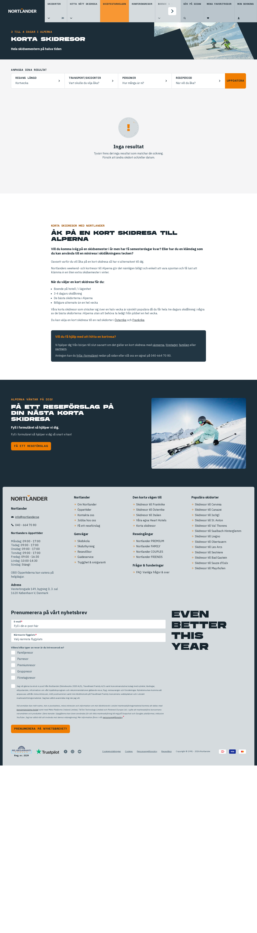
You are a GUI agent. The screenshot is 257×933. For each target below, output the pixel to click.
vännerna (158, 345)
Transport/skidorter (85, 78)
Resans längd (26, 78)
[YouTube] (79, 751)
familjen (184, 345)
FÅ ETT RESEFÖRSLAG (31, 446)
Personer (129, 78)
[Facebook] (65, 751)
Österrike (120, 320)
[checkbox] (88, 665)
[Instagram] (72, 751)
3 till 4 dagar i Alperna (31, 32)
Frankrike (138, 320)
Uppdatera (235, 80)
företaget (172, 345)
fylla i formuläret (87, 355)
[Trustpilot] (47, 751)
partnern (60, 349)
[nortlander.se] (29, 498)
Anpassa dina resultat (29, 70)
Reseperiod (184, 78)
